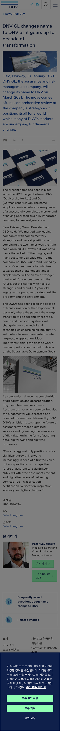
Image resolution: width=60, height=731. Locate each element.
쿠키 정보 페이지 (36, 687)
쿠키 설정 (30, 718)
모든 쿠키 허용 (30, 698)
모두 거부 (30, 708)
